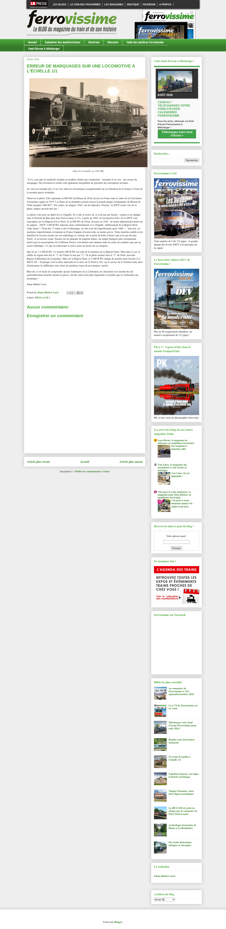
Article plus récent (38, 461)
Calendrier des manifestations (62, 42)
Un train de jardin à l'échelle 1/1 (179, 758)
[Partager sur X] (75, 293)
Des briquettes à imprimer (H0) (179, 447)
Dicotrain (93, 42)
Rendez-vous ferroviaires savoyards (182, 741)
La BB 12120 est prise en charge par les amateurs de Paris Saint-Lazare (183, 811)
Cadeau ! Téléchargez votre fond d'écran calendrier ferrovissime (174, 109)
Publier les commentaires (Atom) (92, 471)
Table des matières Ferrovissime (145, 42)
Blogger (118, 922)
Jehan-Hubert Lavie (164, 876)
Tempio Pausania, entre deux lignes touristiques (181, 792)
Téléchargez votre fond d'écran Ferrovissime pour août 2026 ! (182, 725)
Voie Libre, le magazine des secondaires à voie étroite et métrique (172, 467)
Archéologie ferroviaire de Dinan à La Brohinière (182, 826)
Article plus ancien (131, 461)
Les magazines (113, 4)
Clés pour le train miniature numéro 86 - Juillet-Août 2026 (182, 503)
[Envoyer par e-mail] (68, 293)
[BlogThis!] (71, 293)
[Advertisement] (85, 425)
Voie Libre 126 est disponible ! (180, 474)
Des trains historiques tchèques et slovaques (180, 843)
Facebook (149, 4)
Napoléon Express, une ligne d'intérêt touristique (184, 775)
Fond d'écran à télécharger (44, 48)
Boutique (133, 4)
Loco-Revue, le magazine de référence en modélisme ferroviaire (176, 441)
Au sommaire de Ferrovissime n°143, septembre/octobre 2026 (181, 691)
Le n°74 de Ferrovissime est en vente (183, 707)
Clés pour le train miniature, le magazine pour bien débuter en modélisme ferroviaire (174, 494)
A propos (165, 4)
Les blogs (59, 4)
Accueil (32, 42)
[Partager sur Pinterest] (82, 293)
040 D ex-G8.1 (42, 297)
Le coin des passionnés (85, 4)
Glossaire (113, 42)
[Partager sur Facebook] (78, 293)
